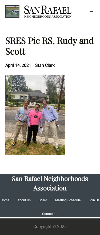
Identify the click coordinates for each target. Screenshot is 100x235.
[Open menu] (91, 11)
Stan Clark (45, 65)
